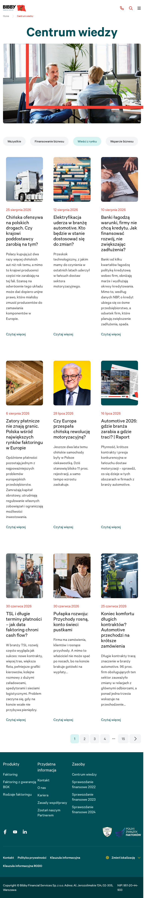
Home (6, 16)
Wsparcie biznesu (122, 141)
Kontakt (44, 780)
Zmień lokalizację (123, 858)
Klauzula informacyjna (65, 858)
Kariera (43, 795)
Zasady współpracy (52, 802)
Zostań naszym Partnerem (49, 812)
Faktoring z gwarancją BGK (19, 784)
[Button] (131, 8)
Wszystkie (14, 141)
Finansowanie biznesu (49, 141)
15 (123, 738)
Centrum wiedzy (84, 774)
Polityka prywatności (32, 858)
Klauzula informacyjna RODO (22, 866)
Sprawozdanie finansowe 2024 (84, 809)
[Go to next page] (135, 738)
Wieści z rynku (87, 141)
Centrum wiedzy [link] (25, 16)
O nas (42, 787)
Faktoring (10, 774)
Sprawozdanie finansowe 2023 (84, 797)
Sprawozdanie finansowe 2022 (84, 784)
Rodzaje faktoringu (17, 794)
